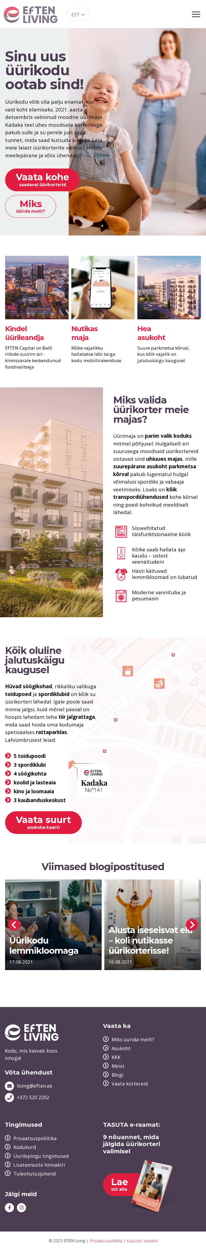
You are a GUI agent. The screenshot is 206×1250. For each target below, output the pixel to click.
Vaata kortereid (130, 1083)
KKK (116, 1057)
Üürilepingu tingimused (41, 1156)
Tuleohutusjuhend (34, 1173)
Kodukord (24, 1147)
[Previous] (14, 925)
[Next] (192, 925)
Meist (118, 1066)
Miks (30, 206)
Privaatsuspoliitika (35, 1138)
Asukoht (121, 1048)
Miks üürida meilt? (133, 1039)
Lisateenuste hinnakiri (39, 1165)
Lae (119, 1184)
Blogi (117, 1075)
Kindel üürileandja (24, 333)
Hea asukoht (151, 333)
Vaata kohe (42, 179)
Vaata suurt (43, 822)
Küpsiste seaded (142, 1240)
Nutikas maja (84, 333)
